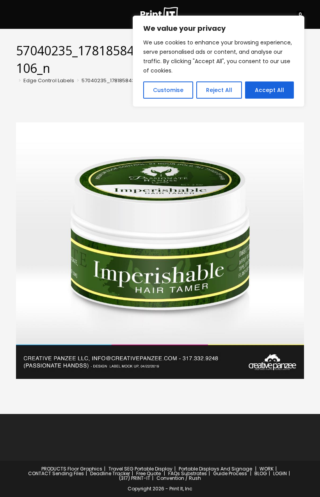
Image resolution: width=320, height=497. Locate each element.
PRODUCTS (53, 468)
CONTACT (39, 473)
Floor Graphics (85, 468)
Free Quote (148, 473)
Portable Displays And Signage (215, 468)
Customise (168, 90)
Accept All (269, 90)
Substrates (194, 473)
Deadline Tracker (110, 473)
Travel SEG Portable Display (140, 468)
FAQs (174, 473)
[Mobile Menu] (18, 14)
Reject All (219, 90)
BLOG (260, 473)
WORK (267, 468)
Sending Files (68, 473)
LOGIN (280, 473)
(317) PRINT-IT (134, 478)
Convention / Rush (178, 478)
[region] (218, 61)
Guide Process (230, 473)
